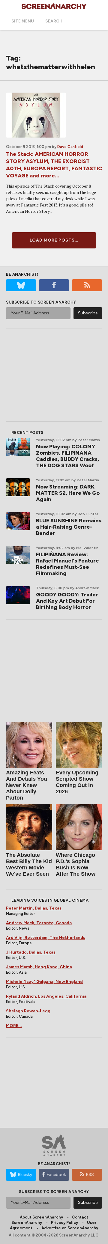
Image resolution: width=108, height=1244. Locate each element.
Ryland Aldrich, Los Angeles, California (46, 996)
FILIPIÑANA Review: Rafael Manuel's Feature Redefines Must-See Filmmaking (67, 564)
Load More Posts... (54, 240)
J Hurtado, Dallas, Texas (31, 952)
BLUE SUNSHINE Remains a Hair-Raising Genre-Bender (68, 526)
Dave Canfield (70, 146)
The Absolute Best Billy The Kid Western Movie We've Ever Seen (29, 864)
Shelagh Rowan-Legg (28, 1011)
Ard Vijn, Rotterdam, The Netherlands (45, 937)
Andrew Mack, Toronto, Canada (39, 922)
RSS (90, 1174)
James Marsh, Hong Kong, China (39, 966)
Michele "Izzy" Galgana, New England (44, 981)
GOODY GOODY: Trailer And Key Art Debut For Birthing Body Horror (67, 600)
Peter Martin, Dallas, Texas (34, 908)
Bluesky (25, 1174)
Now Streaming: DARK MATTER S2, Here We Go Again (68, 493)
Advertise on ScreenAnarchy (69, 1228)
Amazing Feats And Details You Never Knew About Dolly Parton (26, 785)
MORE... (14, 1025)
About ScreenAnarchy (41, 1217)
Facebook (56, 1174)
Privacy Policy (64, 1222)
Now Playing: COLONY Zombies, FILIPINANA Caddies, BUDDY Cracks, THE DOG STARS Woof (67, 456)
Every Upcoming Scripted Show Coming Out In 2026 (77, 782)
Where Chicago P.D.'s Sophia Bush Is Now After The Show (75, 864)
